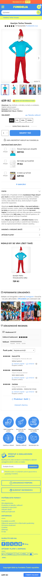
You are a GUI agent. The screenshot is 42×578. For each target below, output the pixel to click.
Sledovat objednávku (22, 490)
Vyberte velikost (32, 575)
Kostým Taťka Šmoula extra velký (20, 277)
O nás (3, 532)
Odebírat (33, 466)
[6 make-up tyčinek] (13, 176)
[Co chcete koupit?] (2, 6)
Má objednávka (7, 503)
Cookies (4, 527)
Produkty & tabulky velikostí (11, 505)
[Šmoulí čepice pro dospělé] (13, 152)
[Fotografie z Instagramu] (11, 311)
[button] (38, 58)
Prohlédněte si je (32, 26)
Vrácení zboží (6, 509)
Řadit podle (7, 350)
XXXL (29, 120)
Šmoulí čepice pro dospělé (27, 149)
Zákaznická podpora (22, 483)
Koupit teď (25, 133)
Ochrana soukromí (8, 525)
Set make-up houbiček (25, 161)
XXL (23, 120)
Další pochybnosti (8, 512)
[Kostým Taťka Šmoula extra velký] (21, 260)
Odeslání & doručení (9, 507)
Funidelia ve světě (8, 521)
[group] (5, 89)
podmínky (8, 474)
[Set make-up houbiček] (13, 164)
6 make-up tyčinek (24, 173)
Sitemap (4, 530)
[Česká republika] (3, 544)
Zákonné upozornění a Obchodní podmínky (17, 523)
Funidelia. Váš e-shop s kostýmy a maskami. (20, 7)
